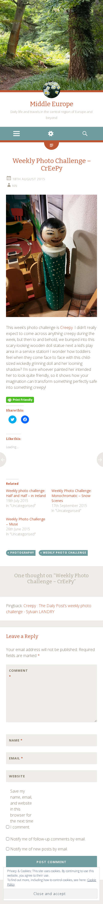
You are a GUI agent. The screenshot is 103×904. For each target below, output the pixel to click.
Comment (18, 673)
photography (22, 552)
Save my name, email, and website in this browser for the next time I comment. (21, 809)
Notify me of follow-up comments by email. (48, 839)
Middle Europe (51, 104)
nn (14, 185)
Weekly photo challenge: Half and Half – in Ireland (26, 493)
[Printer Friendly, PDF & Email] (20, 399)
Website (17, 776)
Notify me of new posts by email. (39, 849)
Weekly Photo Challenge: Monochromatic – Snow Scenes (72, 495)
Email (16, 758)
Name (15, 740)
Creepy (66, 327)
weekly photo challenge (64, 552)
